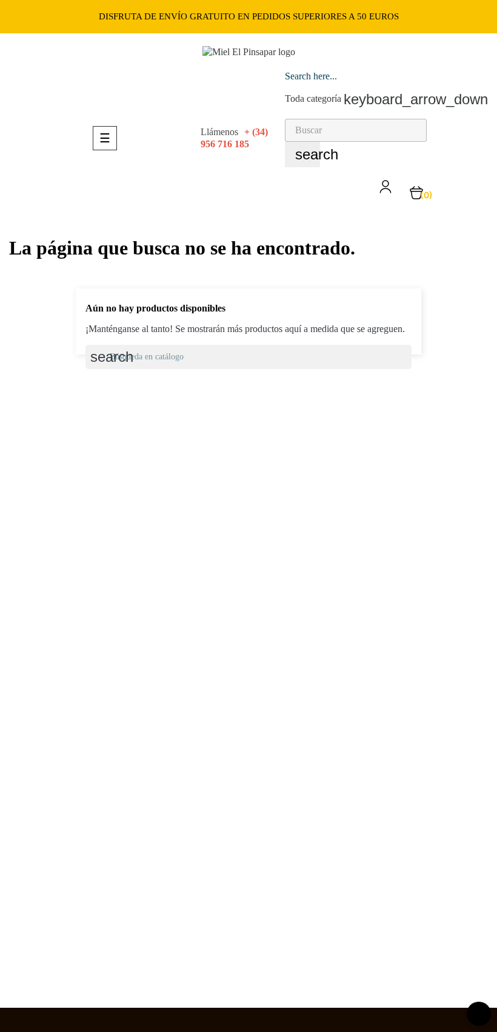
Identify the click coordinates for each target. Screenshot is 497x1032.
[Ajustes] (385, 190)
